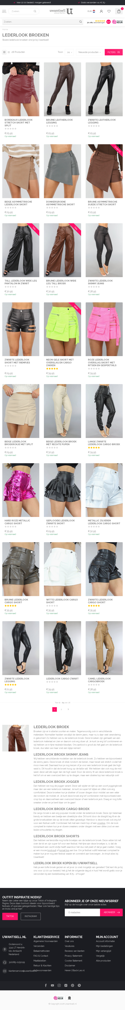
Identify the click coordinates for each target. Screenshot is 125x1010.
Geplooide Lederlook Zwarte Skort (60, 522)
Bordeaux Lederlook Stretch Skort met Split (18, 123)
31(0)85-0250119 (17, 962)
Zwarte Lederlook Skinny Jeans (100, 282)
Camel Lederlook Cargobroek (99, 680)
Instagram (31, 916)
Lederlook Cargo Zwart (62, 678)
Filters (112, 52)
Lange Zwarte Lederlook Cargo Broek (104, 443)
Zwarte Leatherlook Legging (102, 121)
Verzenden (39, 946)
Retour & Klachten (42, 965)
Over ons (69, 941)
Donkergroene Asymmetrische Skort (60, 203)
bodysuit (51, 850)
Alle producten (103, 960)
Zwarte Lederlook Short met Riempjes (17, 361)
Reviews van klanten (74, 951)
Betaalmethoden (42, 951)
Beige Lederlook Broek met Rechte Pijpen (61, 443)
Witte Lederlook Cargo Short (62, 601)
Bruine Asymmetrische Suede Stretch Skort (102, 203)
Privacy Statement (73, 956)
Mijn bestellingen (104, 946)
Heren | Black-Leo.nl (75, 970)
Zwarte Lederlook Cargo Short (100, 601)
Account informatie (105, 941)
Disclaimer (70, 965)
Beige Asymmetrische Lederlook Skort (18, 203)
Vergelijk (100, 956)
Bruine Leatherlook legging (59, 121)
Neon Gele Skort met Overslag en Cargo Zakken (60, 362)
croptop (101, 823)
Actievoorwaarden (42, 970)
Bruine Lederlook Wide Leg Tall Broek (61, 282)
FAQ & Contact (41, 956)
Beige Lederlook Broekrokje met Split (19, 443)
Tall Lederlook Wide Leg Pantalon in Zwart (21, 282)
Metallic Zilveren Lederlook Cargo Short (104, 522)
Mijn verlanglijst (103, 951)
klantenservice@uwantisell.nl (23, 971)
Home (5, 29)
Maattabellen (40, 960)
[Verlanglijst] (109, 11)
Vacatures (69, 946)
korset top (64, 850)
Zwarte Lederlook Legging (17, 680)
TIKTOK (10, 916)
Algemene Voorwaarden (46, 941)
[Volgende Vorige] (68, 709)
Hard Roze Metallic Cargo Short (17, 522)
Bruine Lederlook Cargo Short (16, 601)
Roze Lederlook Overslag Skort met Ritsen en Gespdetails (102, 362)
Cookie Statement (73, 960)
